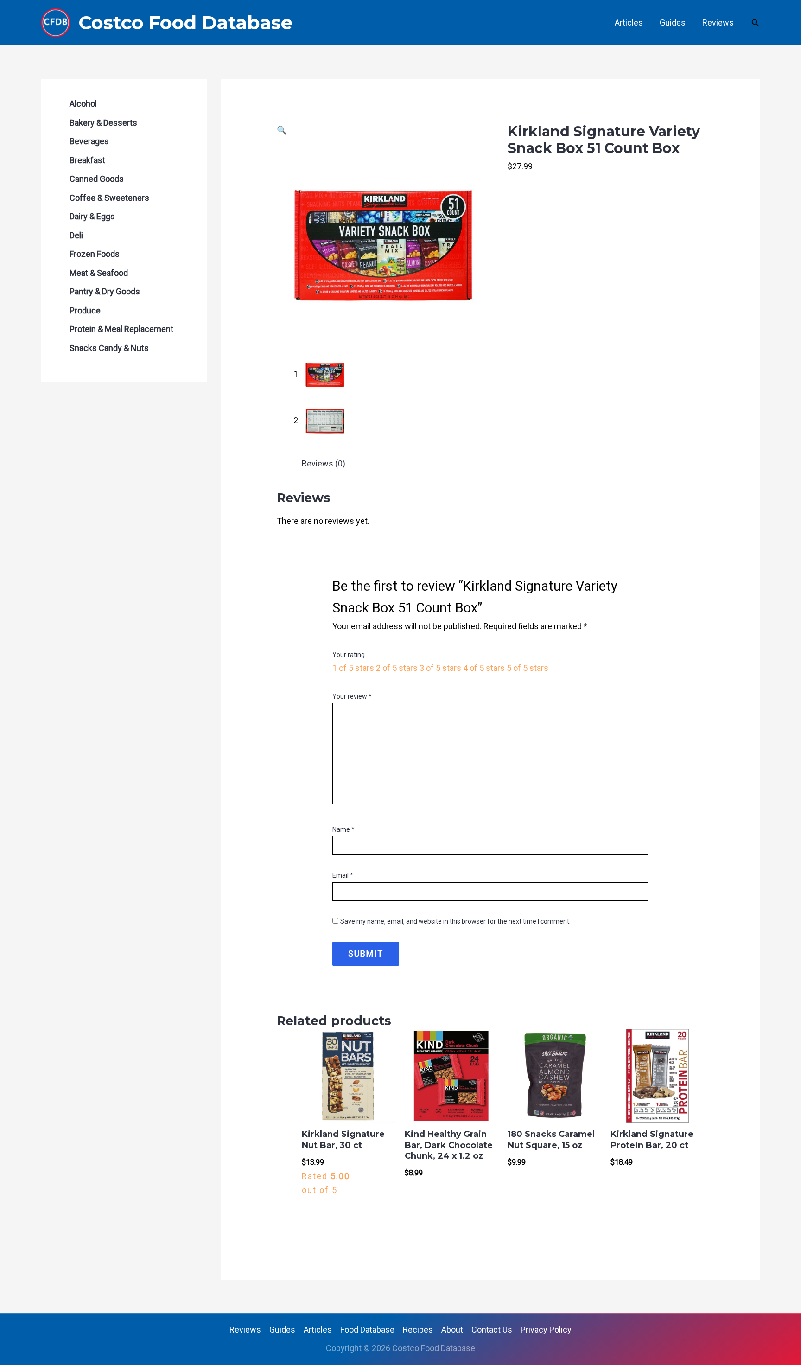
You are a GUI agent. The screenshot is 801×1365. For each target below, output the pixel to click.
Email (342, 875)
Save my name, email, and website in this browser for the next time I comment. (455, 921)
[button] (755, 23)
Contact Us (491, 1329)
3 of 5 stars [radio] (440, 668)
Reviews (718, 22)
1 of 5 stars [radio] (353, 668)
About (452, 1329)
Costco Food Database (185, 22)
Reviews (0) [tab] (323, 463)
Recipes (418, 1329)
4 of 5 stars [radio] (484, 668)
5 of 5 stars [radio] (527, 668)
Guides (673, 22)
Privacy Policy (546, 1329)
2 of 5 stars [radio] (397, 668)
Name (343, 829)
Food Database (367, 1329)
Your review (352, 696)
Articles (629, 22)
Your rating (348, 654)
